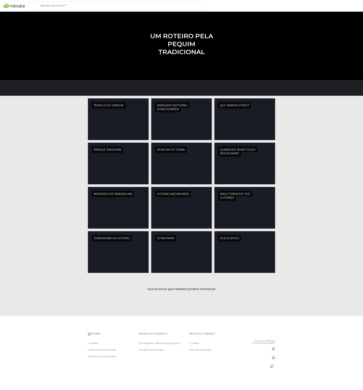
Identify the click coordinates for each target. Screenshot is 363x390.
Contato (194, 343)
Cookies (93, 343)
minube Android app (151, 349)
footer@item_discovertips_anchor (159, 343)
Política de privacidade (102, 349)
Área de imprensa (200, 349)
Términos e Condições (101, 356)
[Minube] (14, 6)
